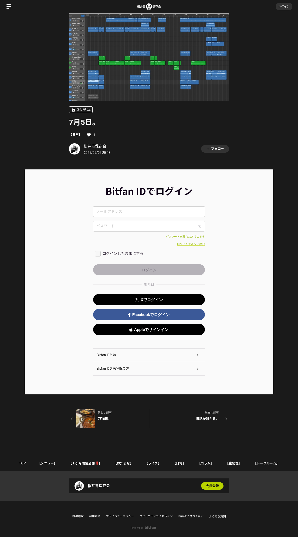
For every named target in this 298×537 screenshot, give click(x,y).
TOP (22, 463)
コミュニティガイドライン (156, 516)
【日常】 (75, 135)
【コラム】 (205, 463)
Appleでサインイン (151, 329)
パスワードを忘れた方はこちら (185, 236)
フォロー (217, 149)
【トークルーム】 (266, 463)
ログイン (284, 6)
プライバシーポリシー (120, 516)
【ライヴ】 (153, 463)
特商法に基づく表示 (190, 516)
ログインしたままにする (122, 253)
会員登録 (212, 486)
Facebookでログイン (151, 314)
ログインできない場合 (191, 244)
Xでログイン (152, 300)
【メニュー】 (47, 463)
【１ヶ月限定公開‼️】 (85, 463)
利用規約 (94, 516)
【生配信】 (233, 463)
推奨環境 (78, 516)
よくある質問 (217, 516)
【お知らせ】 (123, 463)
